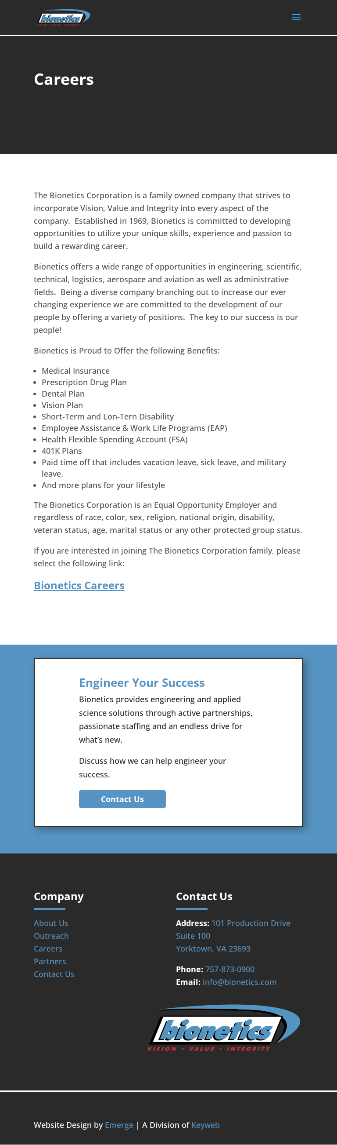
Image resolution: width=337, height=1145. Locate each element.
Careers (48, 948)
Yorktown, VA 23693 (213, 948)
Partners (50, 961)
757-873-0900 (230, 969)
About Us (51, 923)
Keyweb (205, 1124)
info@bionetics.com (240, 982)
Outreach (51, 935)
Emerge (119, 1124)
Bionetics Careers (79, 585)
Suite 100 (193, 935)
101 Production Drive (251, 923)
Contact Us (122, 799)
